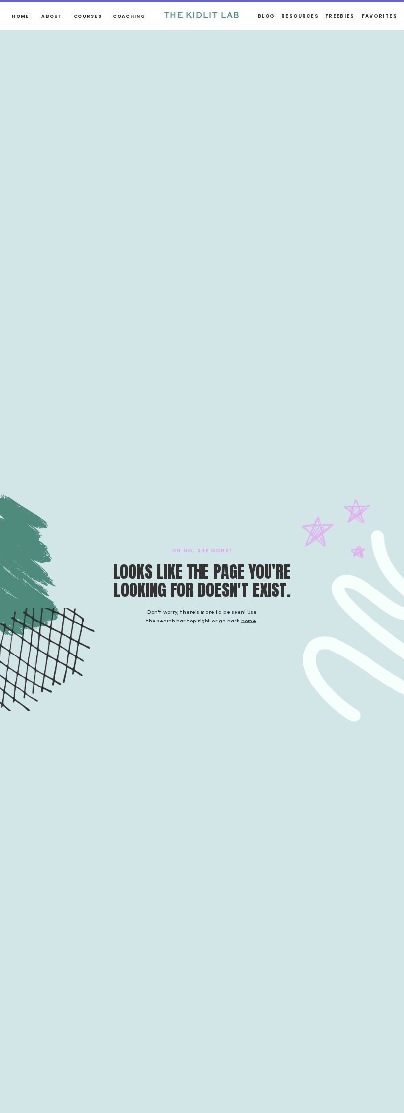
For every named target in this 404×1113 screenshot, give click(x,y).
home (248, 620)
